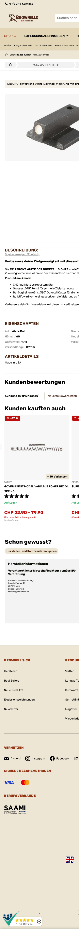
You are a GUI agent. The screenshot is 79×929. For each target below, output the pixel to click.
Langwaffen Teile (23, 45)
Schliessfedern (11, 520)
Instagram (38, 758)
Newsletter (11, 709)
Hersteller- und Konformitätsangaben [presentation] (31, 551)
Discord (15, 758)
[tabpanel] (36, 468)
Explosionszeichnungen (44, 36)
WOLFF (8, 482)
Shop (8, 36)
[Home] (9, 65)
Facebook (62, 758)
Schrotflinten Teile (64, 45)
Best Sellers (11, 680)
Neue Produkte (13, 690)
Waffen (8, 45)
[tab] (31, 551)
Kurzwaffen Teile (43, 45)
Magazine (71, 709)
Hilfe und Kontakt (20, 3)
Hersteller (10, 671)
